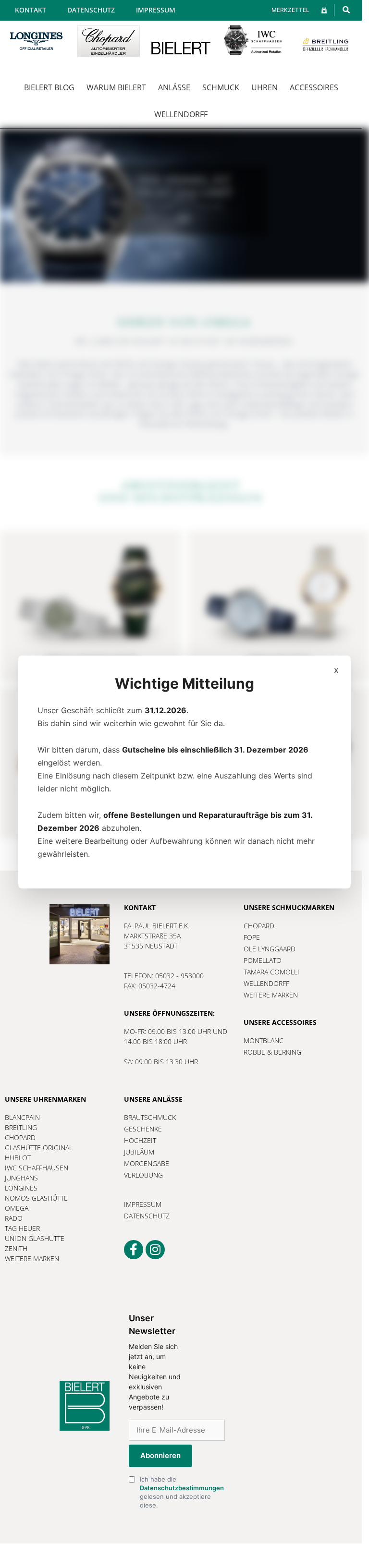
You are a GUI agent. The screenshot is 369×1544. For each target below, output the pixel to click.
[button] (346, 10)
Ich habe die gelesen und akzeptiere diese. (182, 1492)
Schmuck (220, 87)
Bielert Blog (49, 87)
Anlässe (174, 87)
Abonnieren (160, 1455)
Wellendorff (181, 114)
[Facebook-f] (133, 1249)
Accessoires (314, 87)
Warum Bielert (116, 87)
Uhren (264, 87)
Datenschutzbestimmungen (182, 1488)
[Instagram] (155, 1249)
